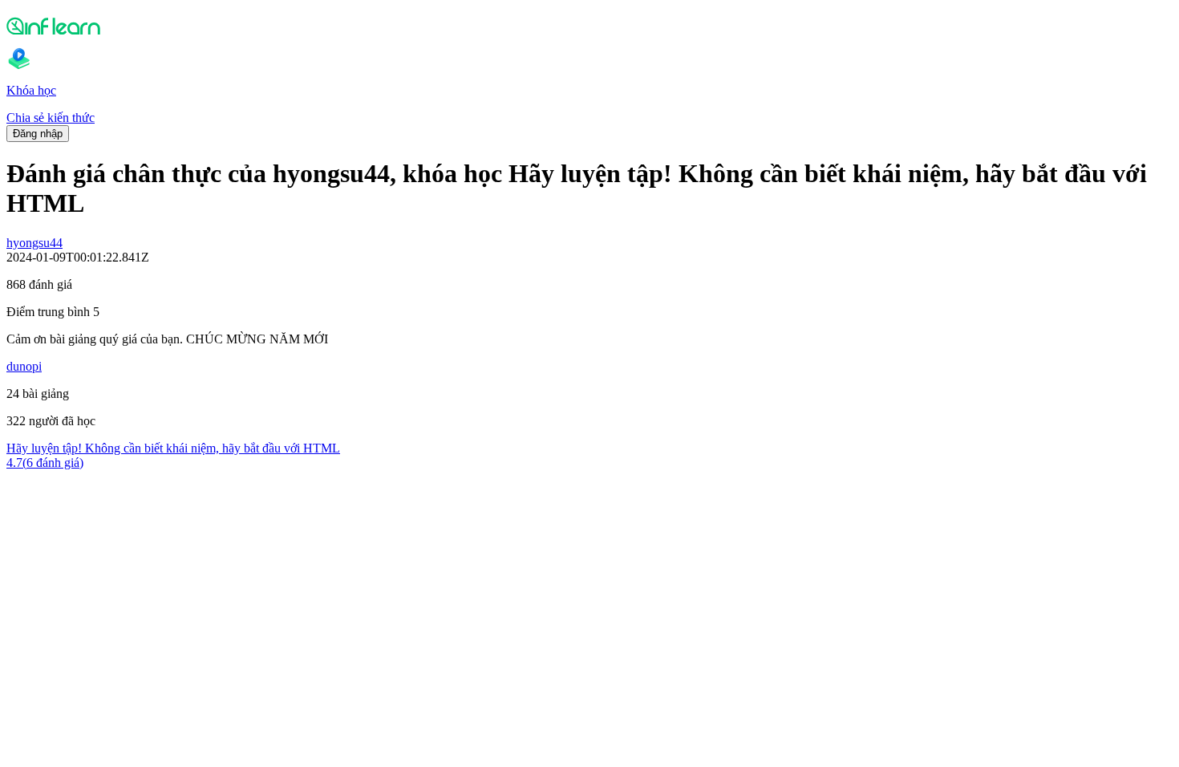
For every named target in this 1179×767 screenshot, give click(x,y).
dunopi (24, 366)
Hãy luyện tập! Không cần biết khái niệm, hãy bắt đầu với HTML (173, 448)
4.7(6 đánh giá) (44, 462)
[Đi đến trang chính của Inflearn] (589, 25)
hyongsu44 (34, 243)
